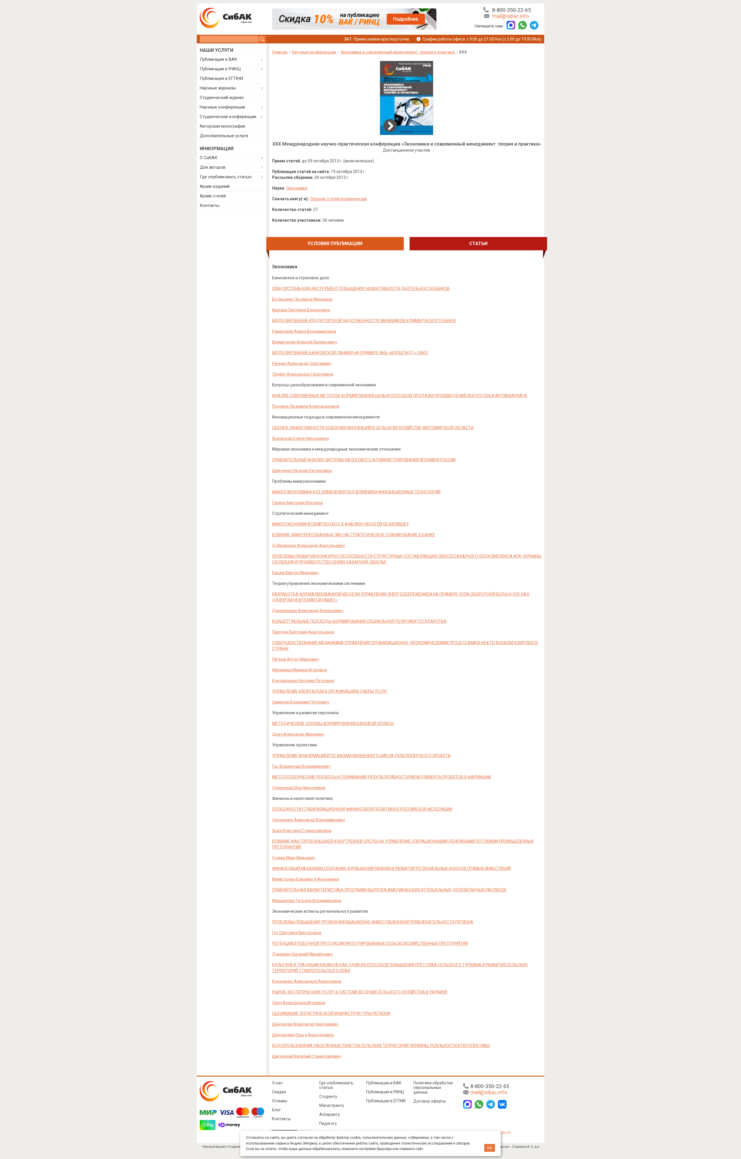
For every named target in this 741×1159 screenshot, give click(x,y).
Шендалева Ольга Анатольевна (303, 1035)
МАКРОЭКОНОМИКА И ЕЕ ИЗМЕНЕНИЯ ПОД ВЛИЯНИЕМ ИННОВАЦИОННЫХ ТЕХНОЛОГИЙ (356, 492)
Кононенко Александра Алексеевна (306, 981)
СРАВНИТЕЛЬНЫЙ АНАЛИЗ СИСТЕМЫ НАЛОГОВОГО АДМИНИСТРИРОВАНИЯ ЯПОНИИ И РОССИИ (364, 460)
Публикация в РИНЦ (385, 1092)
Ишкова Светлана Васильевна (301, 310)
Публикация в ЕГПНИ (221, 78)
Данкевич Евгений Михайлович (302, 954)
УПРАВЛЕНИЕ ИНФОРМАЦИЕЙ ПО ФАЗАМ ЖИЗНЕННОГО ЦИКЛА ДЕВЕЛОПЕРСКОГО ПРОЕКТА (361, 755)
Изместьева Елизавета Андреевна (305, 879)
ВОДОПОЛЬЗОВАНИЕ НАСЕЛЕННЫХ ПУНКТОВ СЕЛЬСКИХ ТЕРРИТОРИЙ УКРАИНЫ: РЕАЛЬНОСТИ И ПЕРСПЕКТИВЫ (381, 1045)
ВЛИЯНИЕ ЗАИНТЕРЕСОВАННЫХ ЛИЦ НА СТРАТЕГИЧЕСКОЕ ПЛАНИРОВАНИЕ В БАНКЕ (353, 534)
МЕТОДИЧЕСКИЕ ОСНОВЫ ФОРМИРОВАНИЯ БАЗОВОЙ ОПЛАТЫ (333, 723)
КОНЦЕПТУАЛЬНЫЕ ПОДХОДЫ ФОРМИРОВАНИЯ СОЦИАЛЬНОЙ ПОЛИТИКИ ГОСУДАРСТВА (359, 621)
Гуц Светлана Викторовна (296, 932)
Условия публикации (334, 243)
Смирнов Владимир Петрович (300, 702)
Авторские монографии (222, 126)
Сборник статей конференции (338, 198)
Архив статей (213, 196)
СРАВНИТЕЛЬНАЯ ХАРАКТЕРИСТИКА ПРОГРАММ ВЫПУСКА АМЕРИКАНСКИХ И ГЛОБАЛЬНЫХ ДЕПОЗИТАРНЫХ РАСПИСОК (389, 890)
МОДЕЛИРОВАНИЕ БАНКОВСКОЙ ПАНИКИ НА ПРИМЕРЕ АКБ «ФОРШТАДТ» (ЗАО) (350, 352)
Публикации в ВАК (218, 59)
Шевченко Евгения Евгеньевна (302, 470)
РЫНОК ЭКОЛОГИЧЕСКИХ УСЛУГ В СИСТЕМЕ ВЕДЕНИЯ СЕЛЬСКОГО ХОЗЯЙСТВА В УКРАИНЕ (359, 992)
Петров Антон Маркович (295, 659)
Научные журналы (218, 88)
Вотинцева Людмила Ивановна (302, 299)
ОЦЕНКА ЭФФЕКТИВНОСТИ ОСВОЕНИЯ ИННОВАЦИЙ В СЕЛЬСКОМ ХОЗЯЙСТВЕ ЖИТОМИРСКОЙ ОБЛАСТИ (373, 427)
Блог (276, 1109)
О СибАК (208, 157)
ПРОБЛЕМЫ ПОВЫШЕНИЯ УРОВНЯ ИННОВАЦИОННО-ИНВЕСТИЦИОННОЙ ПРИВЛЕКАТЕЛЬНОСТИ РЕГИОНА (372, 922)
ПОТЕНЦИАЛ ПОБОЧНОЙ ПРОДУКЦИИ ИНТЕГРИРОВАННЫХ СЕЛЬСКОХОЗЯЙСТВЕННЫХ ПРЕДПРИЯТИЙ (370, 943)
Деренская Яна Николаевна (298, 787)
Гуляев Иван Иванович (293, 857)
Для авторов (212, 167)
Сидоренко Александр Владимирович (308, 820)
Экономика (296, 188)
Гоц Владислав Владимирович (301, 766)
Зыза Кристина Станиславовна (301, 830)
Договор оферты (429, 1101)
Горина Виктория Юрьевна (297, 502)
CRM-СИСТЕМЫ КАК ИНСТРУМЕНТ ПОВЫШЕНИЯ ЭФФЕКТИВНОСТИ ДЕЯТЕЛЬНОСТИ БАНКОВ (361, 288)
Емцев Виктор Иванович (295, 572)
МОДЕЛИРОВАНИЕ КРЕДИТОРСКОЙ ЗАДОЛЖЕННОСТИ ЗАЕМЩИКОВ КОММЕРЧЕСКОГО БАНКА (364, 320)
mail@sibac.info (510, 16)
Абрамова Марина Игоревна (299, 670)
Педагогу (328, 1123)
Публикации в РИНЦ (220, 68)
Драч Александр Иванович (298, 734)
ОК (489, 1148)
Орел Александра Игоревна (298, 1002)
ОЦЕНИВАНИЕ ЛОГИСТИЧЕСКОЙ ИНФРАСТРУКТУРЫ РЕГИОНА (331, 1013)
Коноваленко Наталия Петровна (303, 680)
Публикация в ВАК (383, 1083)
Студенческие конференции (228, 116)
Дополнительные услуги (224, 135)
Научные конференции (222, 107)
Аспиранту (329, 1114)
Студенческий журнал (222, 97)
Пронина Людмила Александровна (305, 406)
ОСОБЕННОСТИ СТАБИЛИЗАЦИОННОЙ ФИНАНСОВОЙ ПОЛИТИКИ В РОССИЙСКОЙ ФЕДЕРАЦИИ (362, 809)
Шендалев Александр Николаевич (305, 1024)
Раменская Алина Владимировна (304, 331)
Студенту (328, 1096)
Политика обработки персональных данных (433, 1087)
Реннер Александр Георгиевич (301, 363)
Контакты (209, 205)
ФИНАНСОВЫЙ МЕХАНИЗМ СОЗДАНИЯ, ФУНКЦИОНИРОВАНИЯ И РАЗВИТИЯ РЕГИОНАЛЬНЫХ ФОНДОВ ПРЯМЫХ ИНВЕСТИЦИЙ (391, 868)
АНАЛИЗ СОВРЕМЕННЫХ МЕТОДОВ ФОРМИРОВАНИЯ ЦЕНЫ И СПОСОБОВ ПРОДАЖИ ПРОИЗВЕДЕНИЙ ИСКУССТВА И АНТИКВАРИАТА (399, 395)
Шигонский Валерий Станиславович (306, 1056)
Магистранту (331, 1105)
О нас (277, 1083)
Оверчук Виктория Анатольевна (303, 632)
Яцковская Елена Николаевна (300, 438)
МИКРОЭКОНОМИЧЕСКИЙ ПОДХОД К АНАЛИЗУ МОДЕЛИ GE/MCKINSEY (340, 524)
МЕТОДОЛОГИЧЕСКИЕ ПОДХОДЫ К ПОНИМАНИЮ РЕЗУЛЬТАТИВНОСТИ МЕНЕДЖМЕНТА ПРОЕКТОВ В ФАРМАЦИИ (381, 777)
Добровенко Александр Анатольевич (308, 545)
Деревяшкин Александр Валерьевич (307, 610)
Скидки (279, 1092)
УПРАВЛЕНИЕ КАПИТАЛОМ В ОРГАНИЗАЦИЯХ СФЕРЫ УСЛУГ (330, 691)
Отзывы (279, 1101)
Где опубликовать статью (226, 176)
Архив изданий (215, 186)
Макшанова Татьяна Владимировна (306, 900)
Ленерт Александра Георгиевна (302, 374)
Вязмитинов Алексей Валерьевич (304, 342)
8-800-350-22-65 (511, 10)
